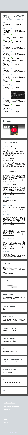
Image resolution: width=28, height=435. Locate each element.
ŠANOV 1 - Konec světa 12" (10, 331)
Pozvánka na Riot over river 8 (10, 351)
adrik (18, 433)
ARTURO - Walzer (7, 372)
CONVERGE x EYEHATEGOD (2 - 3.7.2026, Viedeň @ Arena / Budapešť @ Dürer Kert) (14, 320)
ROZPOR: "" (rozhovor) (14, 154)
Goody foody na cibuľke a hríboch (11, 382)
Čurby (4, 309)
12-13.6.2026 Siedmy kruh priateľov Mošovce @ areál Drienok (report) (14, 256)
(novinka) (5, 201)
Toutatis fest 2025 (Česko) (9, 341)
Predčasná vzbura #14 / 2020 (10, 362)
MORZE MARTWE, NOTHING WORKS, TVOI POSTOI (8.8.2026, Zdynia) (14, 298)
